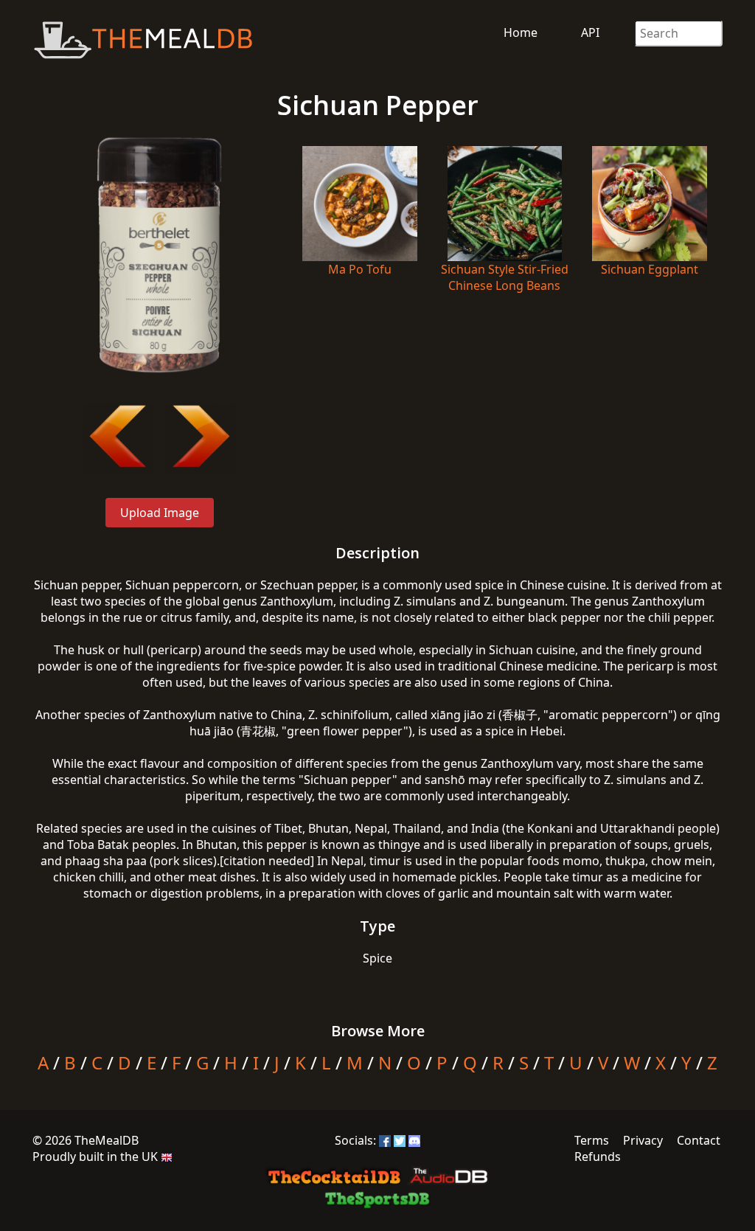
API (590, 32)
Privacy (643, 1140)
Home (520, 32)
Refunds (597, 1156)
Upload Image (159, 512)
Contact (698, 1140)
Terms (591, 1140)
